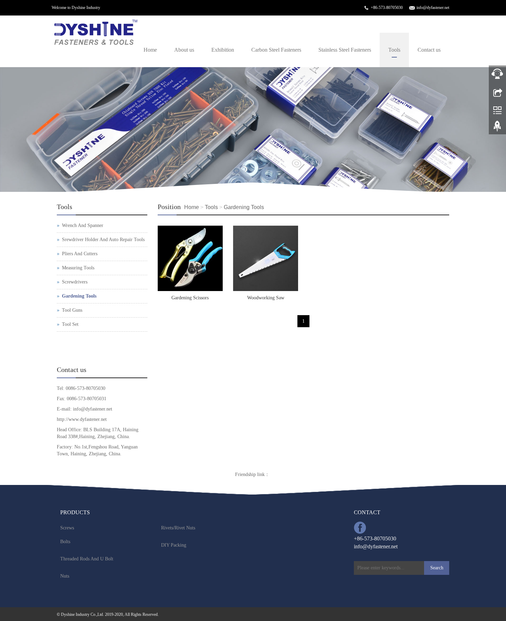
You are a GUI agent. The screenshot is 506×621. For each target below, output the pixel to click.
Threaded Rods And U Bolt (86, 558)
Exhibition (222, 50)
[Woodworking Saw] (265, 258)
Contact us (429, 50)
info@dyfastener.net (433, 7)
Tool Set (70, 324)
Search (436, 567)
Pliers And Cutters (79, 253)
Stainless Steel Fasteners (344, 50)
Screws (67, 527)
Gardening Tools (244, 207)
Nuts (64, 576)
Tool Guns (72, 310)
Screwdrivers (74, 281)
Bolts (65, 541)
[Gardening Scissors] (190, 258)
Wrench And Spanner (82, 225)
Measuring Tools (78, 267)
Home (150, 50)
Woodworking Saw (265, 297)
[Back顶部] (497, 128)
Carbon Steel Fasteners (276, 50)
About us (184, 50)
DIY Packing (173, 545)
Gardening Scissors (190, 297)
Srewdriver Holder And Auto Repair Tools (103, 239)
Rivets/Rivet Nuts (178, 527)
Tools (394, 50)
